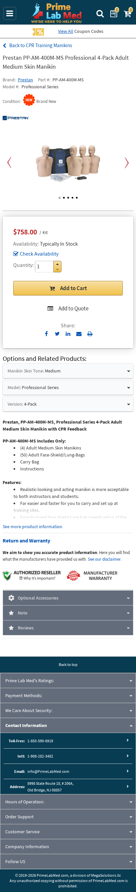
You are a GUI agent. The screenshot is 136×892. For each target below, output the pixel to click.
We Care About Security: (28, 710)
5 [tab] (77, 196)
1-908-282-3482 (40, 756)
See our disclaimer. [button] (104, 559)
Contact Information (26, 725)
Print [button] (90, 333)
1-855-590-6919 (40, 740)
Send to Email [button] (79, 334)
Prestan (25, 80)
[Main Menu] (9, 13)
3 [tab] (68, 196)
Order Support (19, 817)
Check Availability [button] (39, 253)
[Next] (126, 162)
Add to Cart (73, 288)
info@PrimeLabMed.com (48, 771)
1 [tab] (59, 196)
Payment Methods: (23, 695)
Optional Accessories (38, 598)
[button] (57, 264)
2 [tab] (64, 196)
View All (65, 31)
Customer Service (22, 832)
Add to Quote (73, 308)
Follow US (15, 861)
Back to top (68, 664)
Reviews (26, 628)
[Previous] (9, 162)
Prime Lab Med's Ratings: (29, 681)
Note (22, 613)
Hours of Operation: (24, 802)
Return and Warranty (26, 540)
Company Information (27, 847)
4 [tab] (72, 196)
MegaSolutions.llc (106, 875)
